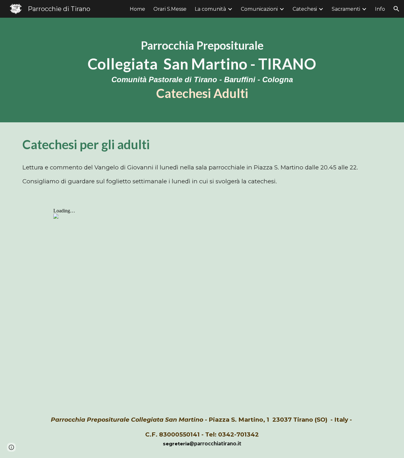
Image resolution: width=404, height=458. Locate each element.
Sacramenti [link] (346, 9)
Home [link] (137, 9)
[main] (202, 70)
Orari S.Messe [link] (170, 9)
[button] (396, 8)
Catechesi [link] (305, 9)
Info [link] (380, 9)
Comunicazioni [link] (259, 9)
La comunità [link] (210, 9)
